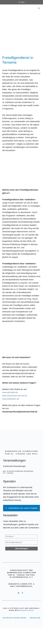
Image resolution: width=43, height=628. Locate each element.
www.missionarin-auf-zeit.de (14, 396)
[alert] (21, 472)
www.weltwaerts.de (10, 399)
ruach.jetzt (28, 610)
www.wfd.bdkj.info (10, 392)
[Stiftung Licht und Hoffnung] (4, 8)
